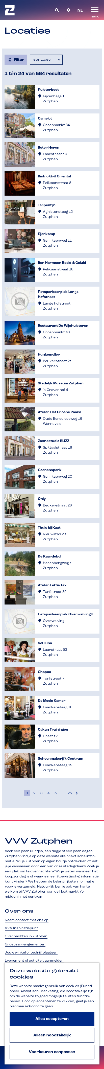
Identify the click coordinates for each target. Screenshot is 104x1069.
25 (70, 794)
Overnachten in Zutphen (26, 936)
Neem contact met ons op (26, 920)
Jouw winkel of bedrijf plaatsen (31, 952)
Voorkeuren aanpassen (52, 1052)
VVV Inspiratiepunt (21, 928)
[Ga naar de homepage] (10, 10)
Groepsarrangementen (25, 944)
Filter (19, 60)
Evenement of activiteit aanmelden (34, 960)
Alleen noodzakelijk (52, 1035)
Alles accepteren (52, 1019)
